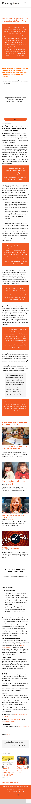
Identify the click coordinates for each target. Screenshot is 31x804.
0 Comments (9, 450)
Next (26, 12)
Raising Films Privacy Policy (13, 719)
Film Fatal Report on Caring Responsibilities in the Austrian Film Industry (8, 771)
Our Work (8, 734)
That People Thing (14, 306)
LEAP (23, 791)
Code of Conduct (14, 782)
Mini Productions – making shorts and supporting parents (14, 482)
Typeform (9, 123)
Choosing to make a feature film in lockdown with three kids (14, 447)
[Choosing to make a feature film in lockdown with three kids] (15, 436)
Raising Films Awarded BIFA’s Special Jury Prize (22, 769)
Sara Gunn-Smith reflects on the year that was (13, 517)
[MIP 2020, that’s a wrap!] (15, 538)
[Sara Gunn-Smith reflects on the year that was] (15, 505)
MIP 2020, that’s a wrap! (10, 548)
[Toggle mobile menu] (28, 2)
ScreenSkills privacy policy (8, 721)
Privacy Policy (5, 782)
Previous (22, 12)
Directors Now (20, 56)
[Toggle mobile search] (25, 2)
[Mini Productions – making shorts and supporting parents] (15, 470)
